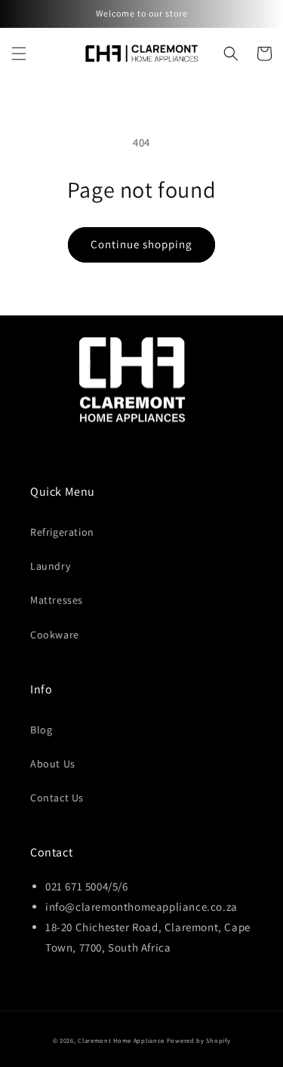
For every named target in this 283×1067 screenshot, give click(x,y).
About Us (52, 763)
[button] (18, 53)
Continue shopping (141, 244)
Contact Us (57, 797)
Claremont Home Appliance (122, 1040)
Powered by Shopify (199, 1040)
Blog (41, 729)
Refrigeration (62, 532)
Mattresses (56, 600)
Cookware (54, 634)
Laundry (50, 566)
